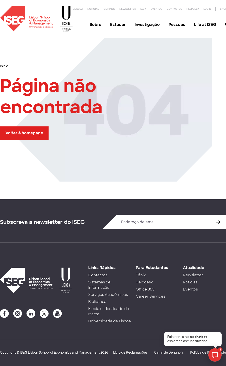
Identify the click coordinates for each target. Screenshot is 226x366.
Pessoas (177, 24)
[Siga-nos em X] (44, 313)
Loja (143, 8)
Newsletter (127, 8)
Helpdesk (192, 8)
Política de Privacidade (208, 352)
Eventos (156, 8)
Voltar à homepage (24, 133)
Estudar (118, 24)
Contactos (174, 8)
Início (4, 66)
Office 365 (145, 289)
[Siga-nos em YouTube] (57, 313)
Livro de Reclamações (130, 352)
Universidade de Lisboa (109, 321)
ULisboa (78, 8)
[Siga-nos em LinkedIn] (30, 313)
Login (207, 8)
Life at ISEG (205, 24)
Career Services (150, 296)
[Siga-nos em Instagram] (17, 313)
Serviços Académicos (108, 294)
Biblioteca (97, 301)
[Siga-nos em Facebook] (4, 313)
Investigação (147, 24)
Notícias (93, 8)
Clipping (109, 8)
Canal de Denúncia (168, 352)
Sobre (95, 24)
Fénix (141, 275)
